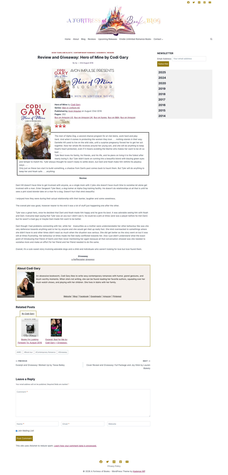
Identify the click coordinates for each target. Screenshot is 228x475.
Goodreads (95, 296)
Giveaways (101, 53)
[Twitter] (193, 2)
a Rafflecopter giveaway (83, 259)
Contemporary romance (84, 53)
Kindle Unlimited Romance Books (135, 39)
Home (68, 39)
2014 (162, 116)
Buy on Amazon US (64, 117)
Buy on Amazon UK (83, 117)
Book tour (28, 352)
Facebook (84, 296)
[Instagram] (199, 2)
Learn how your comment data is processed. (75, 446)
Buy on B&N (113, 117)
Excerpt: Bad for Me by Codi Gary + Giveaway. (56, 341)
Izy (76, 63)
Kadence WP (139, 471)
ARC (19, 352)
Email (66, 424)
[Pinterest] (204, 2)
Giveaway (62, 352)
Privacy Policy (114, 466)
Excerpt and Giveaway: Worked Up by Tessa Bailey (40, 363)
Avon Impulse (74, 111)
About (76, 39)
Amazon (107, 296)
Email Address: (164, 58)
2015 (161, 110)
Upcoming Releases (107, 39)
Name (20, 424)
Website (67, 296)
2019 (162, 88)
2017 (161, 99)
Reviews (92, 39)
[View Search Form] (211, 39)
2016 (162, 105)
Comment (22, 392)
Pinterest (117, 296)
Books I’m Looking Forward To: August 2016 (30, 341)
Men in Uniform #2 (71, 108)
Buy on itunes (100, 117)
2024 (162, 77)
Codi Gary (75, 104)
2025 (162, 72)
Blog (83, 39)
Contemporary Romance (45, 352)
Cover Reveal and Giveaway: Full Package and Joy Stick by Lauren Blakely (118, 364)
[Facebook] (188, 2)
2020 (162, 83)
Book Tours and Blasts (62, 53)
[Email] (209, 2)
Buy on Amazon (127, 117)
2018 (162, 94)
